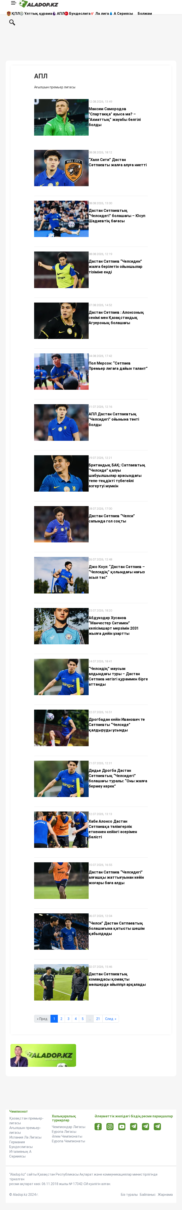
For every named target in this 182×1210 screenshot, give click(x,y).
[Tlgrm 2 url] (157, 1126)
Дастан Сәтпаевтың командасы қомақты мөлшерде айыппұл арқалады (117, 979)
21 (98, 1019)
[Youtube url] (121, 1127)
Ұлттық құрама (38, 13)
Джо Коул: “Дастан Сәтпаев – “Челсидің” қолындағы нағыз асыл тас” (117, 572)
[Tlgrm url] (145, 1126)
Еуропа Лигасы (64, 1131)
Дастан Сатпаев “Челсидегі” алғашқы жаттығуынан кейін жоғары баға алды (116, 877)
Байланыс (148, 1194)
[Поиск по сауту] (12, 22)
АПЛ (60, 13)
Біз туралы (129, 1194)
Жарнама (165, 1194)
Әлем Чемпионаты (67, 1136)
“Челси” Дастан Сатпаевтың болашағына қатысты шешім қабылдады (117, 928)
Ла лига (102, 13)
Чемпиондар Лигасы (68, 1127)
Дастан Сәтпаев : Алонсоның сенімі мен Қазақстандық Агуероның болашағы (116, 317)
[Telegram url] (133, 1126)
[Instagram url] (110, 1126)
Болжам (145, 13)
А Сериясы (123, 13)
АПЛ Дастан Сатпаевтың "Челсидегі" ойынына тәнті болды (114, 419)
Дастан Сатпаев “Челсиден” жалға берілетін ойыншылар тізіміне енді (115, 266)
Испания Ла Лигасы (25, 1137)
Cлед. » (110, 1019)
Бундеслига (80, 13)
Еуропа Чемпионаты (68, 1141)
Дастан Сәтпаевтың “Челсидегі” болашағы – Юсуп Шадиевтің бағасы (117, 215)
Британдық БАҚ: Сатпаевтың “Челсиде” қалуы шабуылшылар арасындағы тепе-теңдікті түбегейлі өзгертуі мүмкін (117, 475)
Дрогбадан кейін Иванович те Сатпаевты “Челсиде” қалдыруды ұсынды (117, 724)
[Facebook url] (98, 1126)
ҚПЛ (16, 13)
